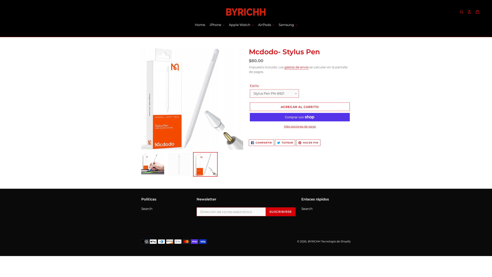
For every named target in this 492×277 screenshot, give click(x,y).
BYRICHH (314, 241)
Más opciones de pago (300, 126)
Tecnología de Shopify (336, 241)
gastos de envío (296, 67)
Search (146, 209)
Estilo (254, 86)
